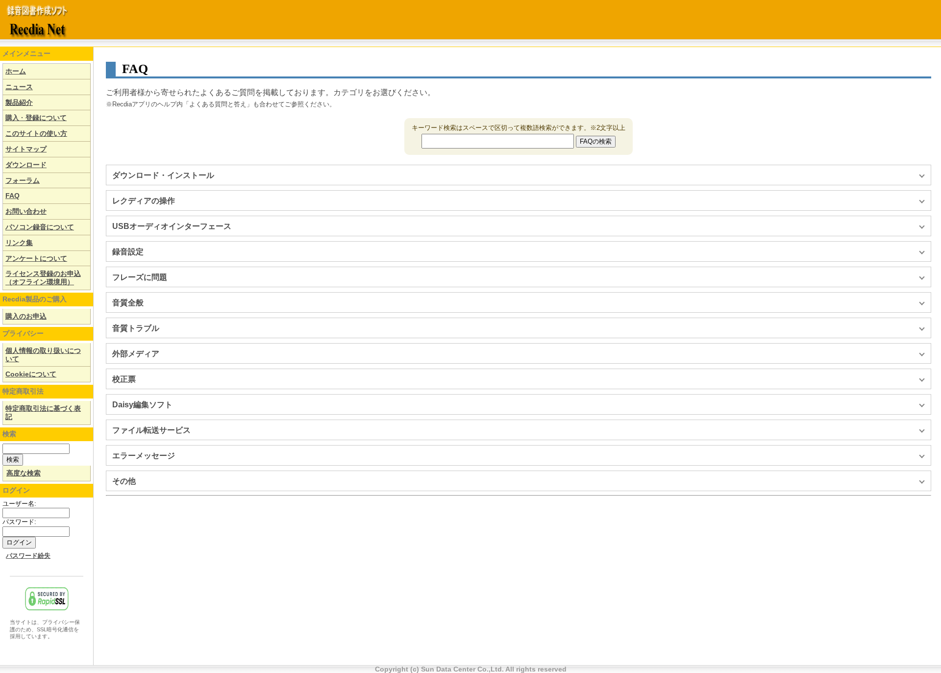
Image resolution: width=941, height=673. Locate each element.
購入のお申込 (26, 316)
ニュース (19, 87)
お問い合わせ (26, 211)
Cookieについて (30, 374)
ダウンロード (26, 165)
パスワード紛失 (28, 555)
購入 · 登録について (36, 118)
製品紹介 (19, 102)
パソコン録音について (39, 227)
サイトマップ (26, 149)
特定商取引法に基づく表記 (43, 412)
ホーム (15, 71)
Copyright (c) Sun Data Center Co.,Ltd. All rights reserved (471, 669)
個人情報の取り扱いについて (43, 355)
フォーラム (22, 180)
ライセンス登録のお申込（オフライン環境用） (43, 278)
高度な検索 (23, 473)
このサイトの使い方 (36, 133)
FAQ (12, 195)
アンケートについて (36, 258)
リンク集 (19, 243)
